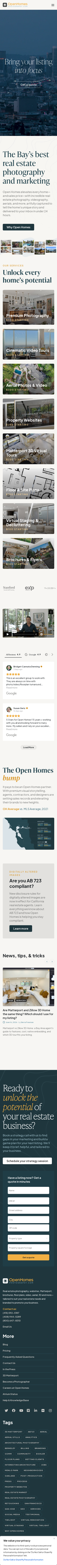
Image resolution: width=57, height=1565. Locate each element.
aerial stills (12, 1437)
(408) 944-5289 (12, 1316)
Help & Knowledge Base (16, 1400)
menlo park (11, 1470)
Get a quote (28, 84)
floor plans (12, 1459)
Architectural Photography (22, 1443)
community (24, 1454)
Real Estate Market (16, 1492)
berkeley (10, 1448)
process (22, 1481)
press (8, 1481)
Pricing (6, 1350)
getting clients (34, 1459)
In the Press (9, 1369)
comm (8, 1454)
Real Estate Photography (20, 1498)
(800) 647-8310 (12, 1320)
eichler (40, 1454)
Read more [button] (11, 687)
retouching (12, 1503)
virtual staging (14, 1525)
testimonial (32, 1514)
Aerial (43, 1432)
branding (40, 1448)
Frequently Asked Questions (18, 1356)
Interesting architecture (20, 1465)
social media (12, 1514)
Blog (5, 1344)
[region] (28, 1550)
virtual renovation (32, 1520)
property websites (16, 1487)
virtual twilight (39, 1525)
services (35, 1509)
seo (22, 1509)
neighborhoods (33, 1470)
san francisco (33, 1503)
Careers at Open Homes (16, 1387)
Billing (25, 1448)
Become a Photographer (16, 1381)
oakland (10, 1476)
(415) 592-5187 (11, 1312)
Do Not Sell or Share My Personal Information (23, 1559)
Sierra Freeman (27, 1022)
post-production (31, 1476)
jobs (44, 1465)
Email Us (7, 1326)
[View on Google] (9, 668)
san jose (10, 1509)
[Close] (54, 1538)
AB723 (31, 1432)
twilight (10, 1520)
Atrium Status (10, 1394)
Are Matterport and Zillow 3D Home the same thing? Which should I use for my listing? (28, 1013)
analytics (31, 1437)
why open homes (14, 1531)
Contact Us (9, 1363)
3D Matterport (11, 1375)
